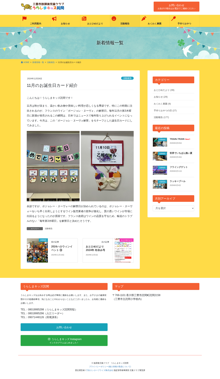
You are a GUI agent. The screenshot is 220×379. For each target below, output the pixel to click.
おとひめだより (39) (164, 90)
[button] (176, 7)
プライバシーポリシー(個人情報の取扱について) (110, 366)
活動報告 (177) (161, 117)
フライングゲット (179, 167)
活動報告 (127, 78)
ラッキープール (178, 181)
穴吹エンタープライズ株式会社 (99, 370)
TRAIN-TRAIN (180, 139)
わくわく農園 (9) (162, 103)
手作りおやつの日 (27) (165, 110)
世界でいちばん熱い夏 (181, 153)
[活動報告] (37, 250)
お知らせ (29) (161, 97)
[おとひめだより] (123, 250)
